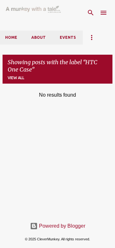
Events (68, 37)
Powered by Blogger (61, 226)
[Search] (91, 12)
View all (16, 78)
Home (11, 37)
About (38, 37)
